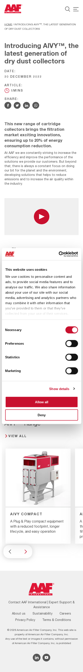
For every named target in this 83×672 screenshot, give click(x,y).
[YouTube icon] (46, 657)
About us (18, 613)
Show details (59, 388)
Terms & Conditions (56, 620)
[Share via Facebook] (7, 105)
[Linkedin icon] (37, 657)
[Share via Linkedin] (26, 105)
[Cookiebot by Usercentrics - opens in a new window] (59, 254)
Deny (42, 415)
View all (17, 436)
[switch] (71, 343)
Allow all (41, 402)
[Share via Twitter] (17, 105)
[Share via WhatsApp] (35, 105)
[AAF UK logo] (13, 8)
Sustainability (42, 613)
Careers (65, 613)
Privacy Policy (25, 620)
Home (8, 24)
